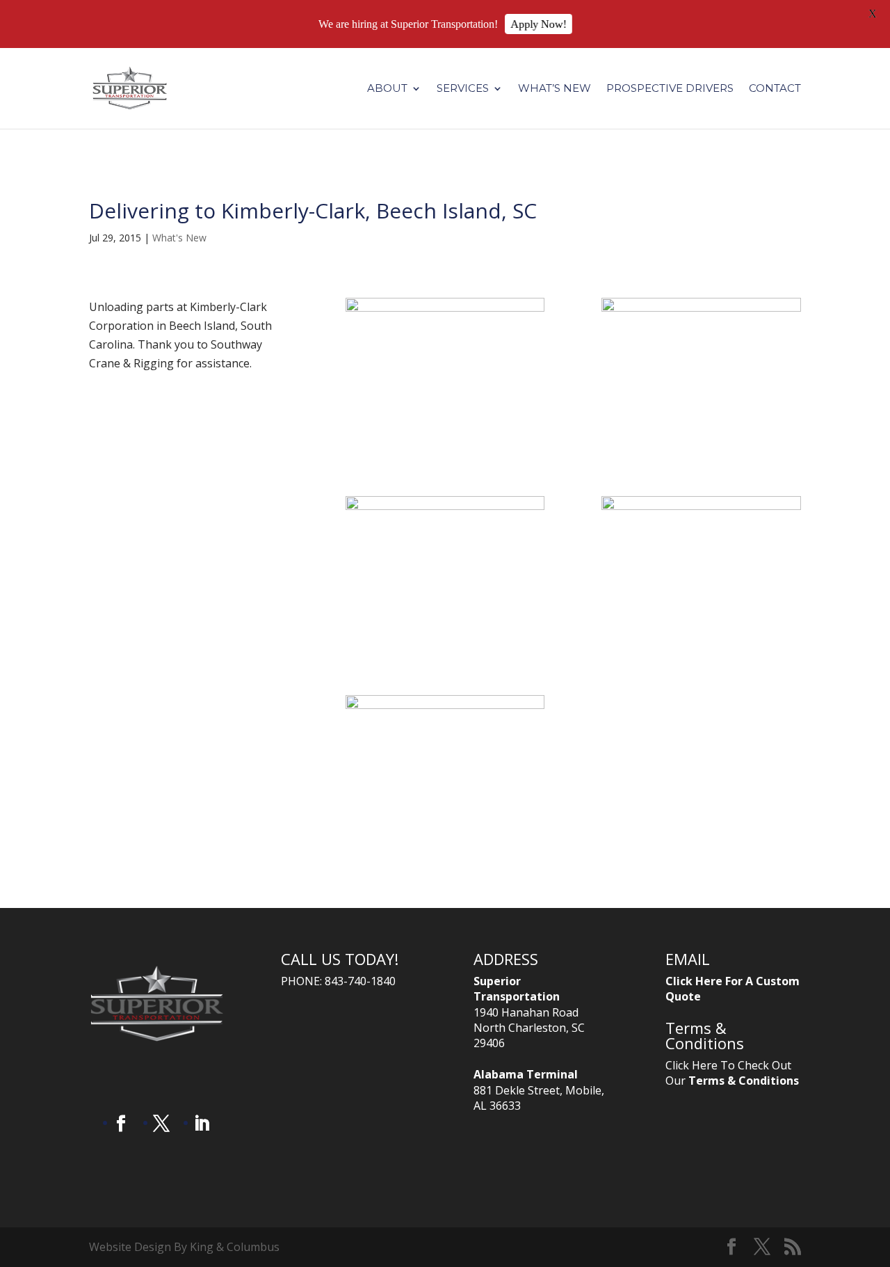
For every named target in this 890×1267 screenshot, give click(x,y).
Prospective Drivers (670, 89)
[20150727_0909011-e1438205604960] (445, 439)
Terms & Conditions (743, 1080)
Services (463, 89)
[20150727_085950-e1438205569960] (701, 638)
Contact (775, 89)
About (387, 89)
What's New (179, 237)
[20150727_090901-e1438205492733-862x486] (701, 439)
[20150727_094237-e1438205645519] (445, 638)
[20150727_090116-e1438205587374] (445, 836)
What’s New (554, 89)
